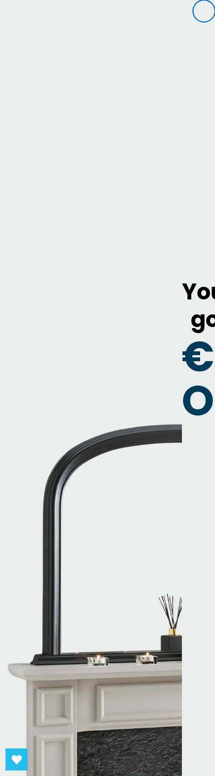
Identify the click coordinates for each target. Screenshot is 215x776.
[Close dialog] (204, 11)
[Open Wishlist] (17, 759)
